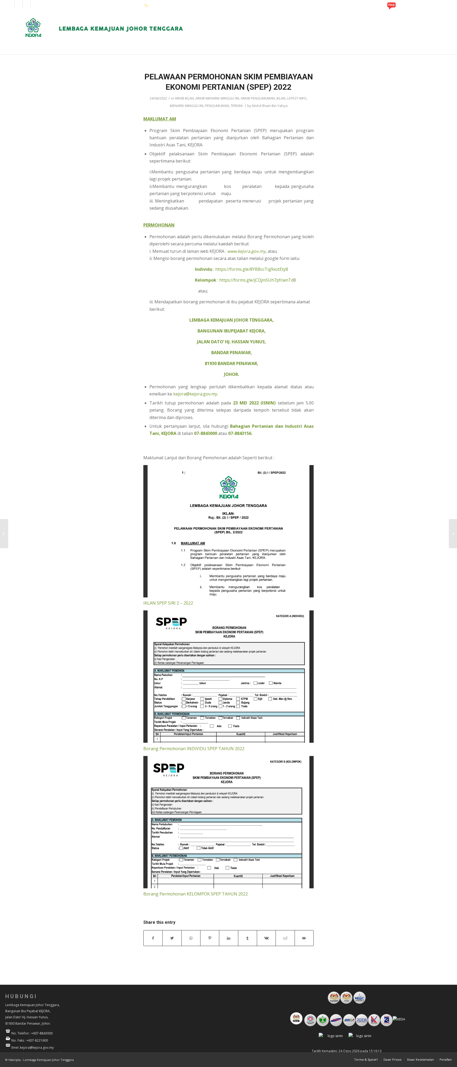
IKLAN (280, 98)
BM (132, 4)
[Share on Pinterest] (209, 938)
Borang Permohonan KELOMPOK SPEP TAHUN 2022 (195, 894)
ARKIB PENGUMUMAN (258, 98)
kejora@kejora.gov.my (195, 394)
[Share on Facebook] (153, 938)
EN (123, 4)
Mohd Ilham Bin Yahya (269, 105)
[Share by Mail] (304, 938)
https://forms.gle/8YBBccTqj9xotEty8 (251, 269)
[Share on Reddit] (285, 938)
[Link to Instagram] (18, 4)
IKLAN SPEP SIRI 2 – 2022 (168, 603)
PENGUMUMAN (217, 105)
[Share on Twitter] (172, 938)
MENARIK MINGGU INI (186, 105)
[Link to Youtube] (26, 4)
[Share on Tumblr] (247, 938)
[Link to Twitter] (35, 4)
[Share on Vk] (266, 938)
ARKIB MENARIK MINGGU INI (217, 98)
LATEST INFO (297, 98)
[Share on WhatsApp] (191, 938)
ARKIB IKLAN (184, 98)
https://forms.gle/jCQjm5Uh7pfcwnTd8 (257, 280)
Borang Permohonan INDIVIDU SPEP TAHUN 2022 (193, 748)
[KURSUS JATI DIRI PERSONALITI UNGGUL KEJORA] (4, 533)
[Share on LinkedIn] (228, 938)
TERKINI (237, 105)
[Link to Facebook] (11, 4)
